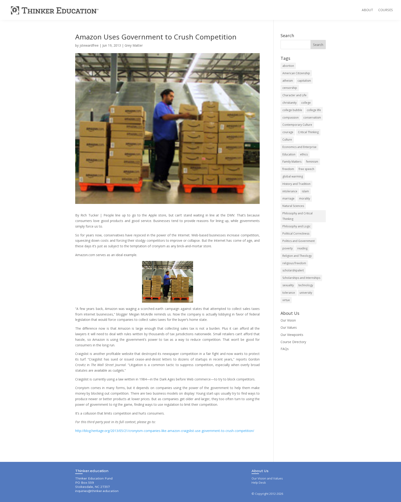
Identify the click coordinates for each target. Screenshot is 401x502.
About (367, 10)
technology (305, 285)
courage (287, 132)
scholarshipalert (293, 270)
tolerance (288, 293)
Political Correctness (295, 233)
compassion (290, 117)
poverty (287, 248)
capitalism (304, 81)
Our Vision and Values (267, 478)
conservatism (312, 117)
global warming (292, 176)
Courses (385, 10)
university (306, 293)
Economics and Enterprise (299, 147)
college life (314, 110)
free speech (306, 169)
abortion (288, 66)
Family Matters (291, 162)
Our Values (289, 327)
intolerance (289, 191)
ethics (304, 154)
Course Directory (293, 342)
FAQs (285, 349)
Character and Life (294, 95)
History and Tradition (296, 184)
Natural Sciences (293, 206)
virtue (286, 300)
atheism (287, 81)
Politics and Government (298, 241)
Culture (287, 140)
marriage (288, 198)
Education (288, 154)
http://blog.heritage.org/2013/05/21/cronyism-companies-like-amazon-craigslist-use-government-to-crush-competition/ (164, 430)
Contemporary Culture (297, 125)
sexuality (288, 285)
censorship (289, 88)
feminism (312, 162)
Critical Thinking (308, 132)
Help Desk (259, 482)
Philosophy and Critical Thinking (297, 216)
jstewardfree (89, 45)
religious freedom (294, 263)
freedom (288, 169)
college (306, 103)
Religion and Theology (297, 256)
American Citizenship (296, 73)
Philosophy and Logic (296, 226)
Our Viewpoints (292, 334)
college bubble (292, 110)
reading (302, 248)
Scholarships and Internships (301, 278)
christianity (289, 103)
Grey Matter (134, 45)
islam (305, 191)
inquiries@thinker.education (97, 491)
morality (304, 198)
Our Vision (288, 320)
